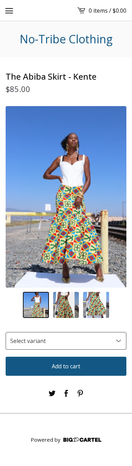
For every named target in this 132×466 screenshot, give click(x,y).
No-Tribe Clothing (66, 39)
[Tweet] (52, 393)
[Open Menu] (9, 11)
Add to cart (66, 366)
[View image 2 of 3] (66, 305)
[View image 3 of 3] (96, 305)
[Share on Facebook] (66, 393)
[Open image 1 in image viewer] (66, 197)
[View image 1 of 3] (36, 305)
